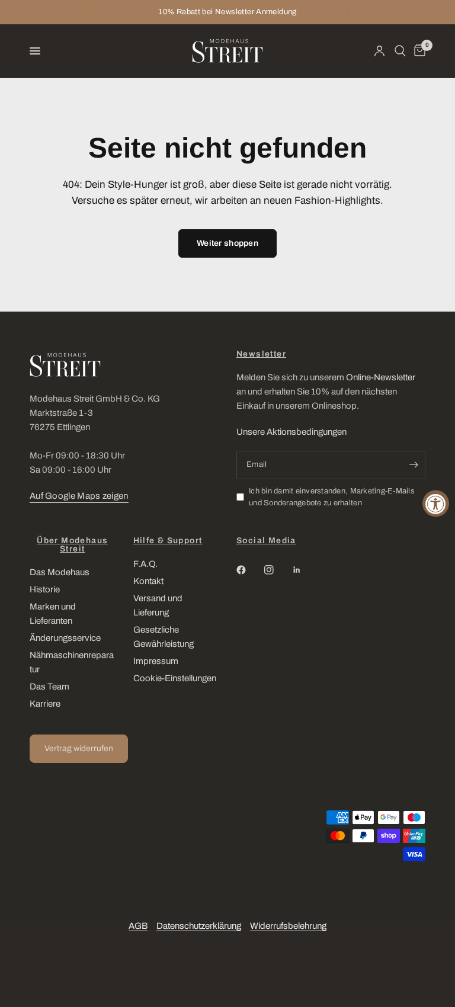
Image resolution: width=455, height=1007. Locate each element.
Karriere (45, 703)
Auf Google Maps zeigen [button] (79, 496)
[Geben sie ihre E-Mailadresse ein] (413, 465)
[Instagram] (277, 570)
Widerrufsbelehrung (288, 926)
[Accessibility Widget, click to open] (435, 503)
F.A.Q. (145, 564)
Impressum (155, 661)
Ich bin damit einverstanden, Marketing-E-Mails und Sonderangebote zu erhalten (332, 497)
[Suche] (400, 51)
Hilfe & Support (168, 541)
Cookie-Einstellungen (174, 678)
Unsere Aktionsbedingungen (291, 432)
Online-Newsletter (380, 377)
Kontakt (148, 581)
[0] (417, 51)
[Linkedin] (305, 570)
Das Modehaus (59, 572)
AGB (138, 926)
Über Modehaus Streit (72, 545)
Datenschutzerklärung (198, 926)
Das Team (49, 686)
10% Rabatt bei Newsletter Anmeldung (227, 12)
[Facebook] (249, 570)
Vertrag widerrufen (78, 748)
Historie (45, 589)
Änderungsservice (65, 638)
